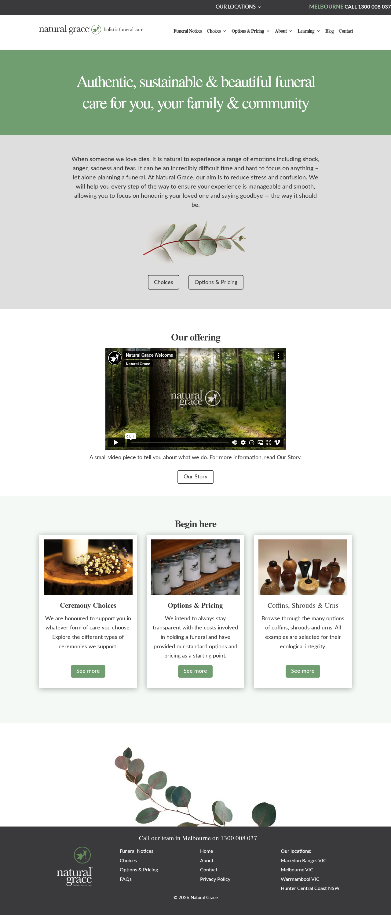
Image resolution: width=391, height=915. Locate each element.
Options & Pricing (248, 31)
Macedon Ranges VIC (304, 860)
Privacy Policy (215, 879)
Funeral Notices (188, 31)
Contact (345, 31)
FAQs (126, 879)
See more (88, 671)
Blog (329, 31)
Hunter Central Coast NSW (310, 888)
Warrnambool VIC (300, 879)
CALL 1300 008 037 (368, 6)
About (281, 31)
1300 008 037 (239, 838)
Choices (213, 31)
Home (206, 851)
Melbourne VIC (297, 869)
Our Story (195, 477)
